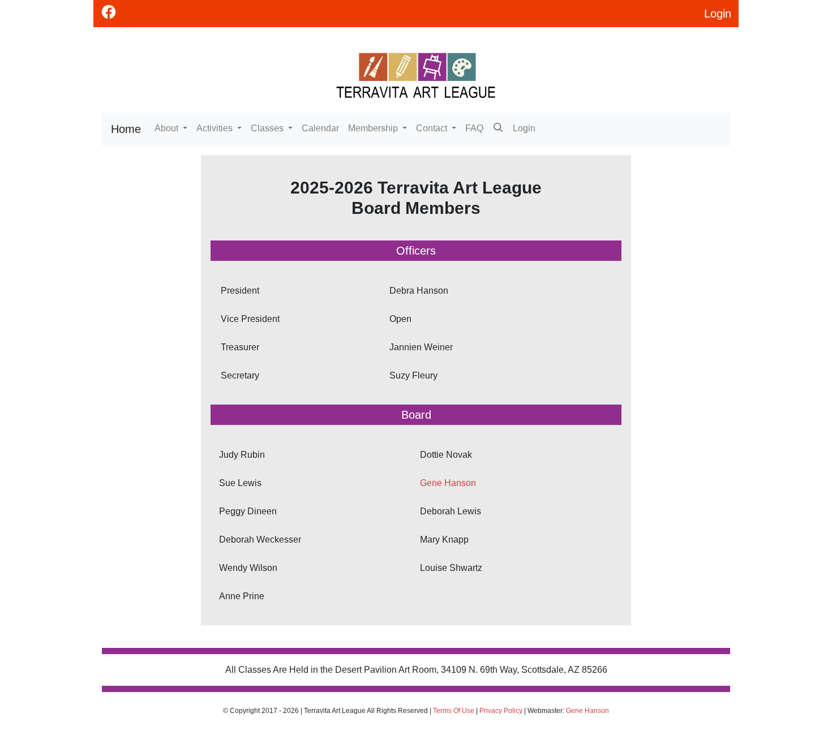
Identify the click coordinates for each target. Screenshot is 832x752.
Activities (215, 128)
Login (524, 128)
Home (126, 129)
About (168, 128)
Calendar (320, 128)
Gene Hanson (448, 483)
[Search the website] (498, 129)
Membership (374, 128)
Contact (432, 128)
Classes (268, 128)
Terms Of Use (453, 711)
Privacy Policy (500, 711)
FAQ (474, 128)
